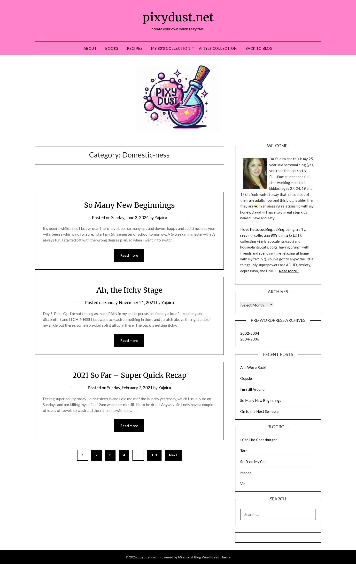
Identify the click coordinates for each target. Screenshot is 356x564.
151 (154, 455)
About (90, 48)
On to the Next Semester (260, 411)
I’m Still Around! (253, 389)
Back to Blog (259, 48)
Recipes (135, 48)
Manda (245, 473)
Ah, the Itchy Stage (129, 290)
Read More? (289, 271)
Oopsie (246, 378)
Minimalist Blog (189, 557)
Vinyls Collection (218, 48)
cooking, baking (271, 229)
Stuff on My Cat (253, 461)
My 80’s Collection (170, 48)
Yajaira (161, 217)
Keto (254, 229)
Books (111, 48)
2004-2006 (249, 339)
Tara (244, 450)
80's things (279, 235)
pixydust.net (178, 17)
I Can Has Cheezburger (258, 440)
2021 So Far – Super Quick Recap (129, 375)
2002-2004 (249, 333)
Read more (129, 255)
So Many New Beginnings (129, 205)
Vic (242, 483)
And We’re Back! (253, 367)
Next (173, 455)
